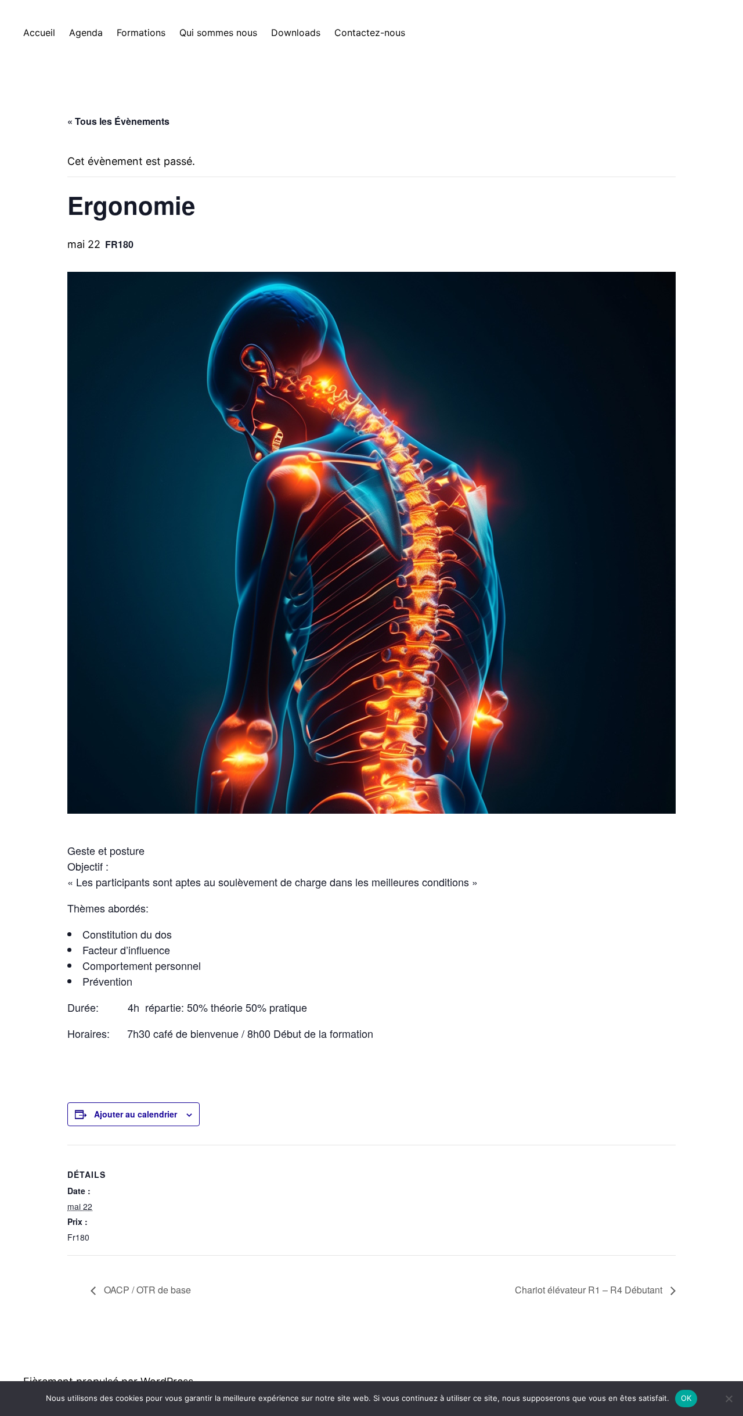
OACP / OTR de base (146, 1289)
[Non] (728, 1398)
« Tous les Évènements (118, 121)
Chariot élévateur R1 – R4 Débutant (590, 1289)
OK (686, 1398)
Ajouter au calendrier (135, 1114)
